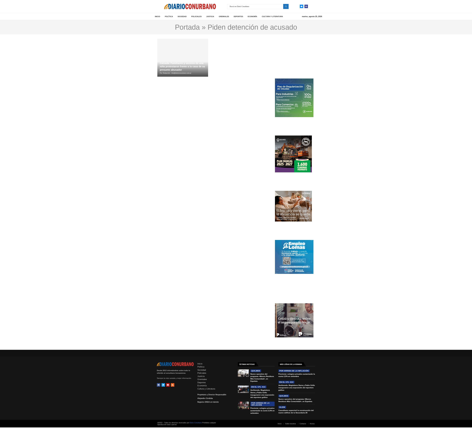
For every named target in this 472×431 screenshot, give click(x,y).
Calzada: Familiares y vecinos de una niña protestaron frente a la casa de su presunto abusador (182, 66)
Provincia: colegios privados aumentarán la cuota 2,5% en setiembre (262, 410)
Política (169, 16)
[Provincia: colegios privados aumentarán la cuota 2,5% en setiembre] (243, 405)
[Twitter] (163, 385)
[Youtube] (168, 385)
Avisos (312, 424)
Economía (252, 16)
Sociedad (182, 16)
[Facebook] (158, 385)
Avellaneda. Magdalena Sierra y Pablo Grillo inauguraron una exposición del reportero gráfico (296, 387)
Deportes (238, 16)
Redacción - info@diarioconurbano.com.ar (177, 73)
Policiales (196, 16)
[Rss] (172, 385)
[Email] (301, 6)
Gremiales (224, 16)
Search (286, 6)
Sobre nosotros (290, 424)
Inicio (157, 16)
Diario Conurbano (196, 423)
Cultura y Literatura (272, 16)
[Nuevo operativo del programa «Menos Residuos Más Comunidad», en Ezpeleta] (243, 373)
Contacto (303, 424)
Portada (187, 27)
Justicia (210, 16)
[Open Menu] (306, 6)
